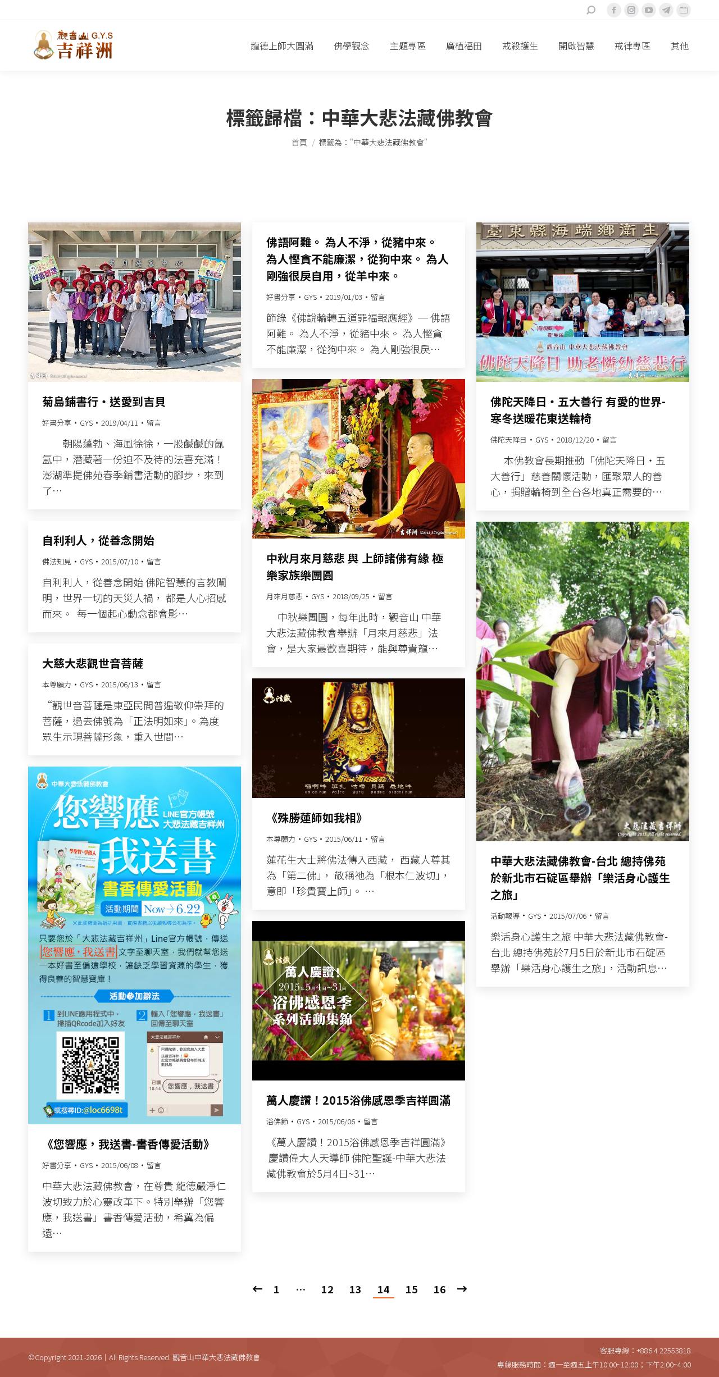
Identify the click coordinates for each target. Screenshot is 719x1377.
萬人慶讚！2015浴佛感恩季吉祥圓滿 (358, 1100)
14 (383, 1289)
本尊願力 (56, 684)
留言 (154, 422)
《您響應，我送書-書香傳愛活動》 (128, 1144)
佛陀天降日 (508, 439)
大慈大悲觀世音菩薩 (92, 663)
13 (355, 1289)
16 (440, 1289)
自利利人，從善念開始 (98, 540)
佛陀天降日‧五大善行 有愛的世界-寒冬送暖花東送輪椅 (578, 409)
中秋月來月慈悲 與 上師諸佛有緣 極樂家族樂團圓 (354, 566)
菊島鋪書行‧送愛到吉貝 (104, 401)
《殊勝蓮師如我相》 (316, 817)
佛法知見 (56, 561)
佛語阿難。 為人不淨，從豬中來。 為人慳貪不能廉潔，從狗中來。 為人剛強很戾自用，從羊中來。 (357, 259)
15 (412, 1289)
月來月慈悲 (284, 596)
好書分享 (56, 422)
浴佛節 (277, 1121)
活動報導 (505, 915)
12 (327, 1289)
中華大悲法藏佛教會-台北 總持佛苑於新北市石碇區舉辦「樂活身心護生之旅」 (580, 877)
